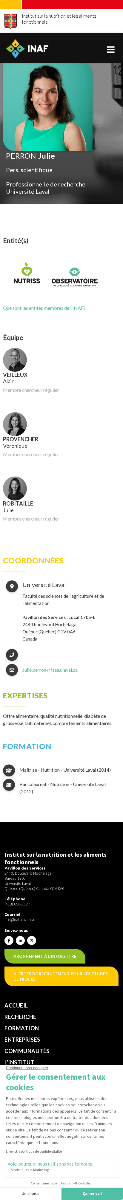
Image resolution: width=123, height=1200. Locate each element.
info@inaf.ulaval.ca (19, 919)
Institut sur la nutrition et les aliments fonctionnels (59, 19)
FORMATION (21, 1028)
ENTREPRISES (22, 1039)
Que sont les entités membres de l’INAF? (44, 308)
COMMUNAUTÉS (27, 1051)
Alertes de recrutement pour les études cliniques (60, 976)
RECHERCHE (20, 1017)
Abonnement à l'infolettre (44, 956)
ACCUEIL (16, 1005)
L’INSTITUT (19, 1062)
